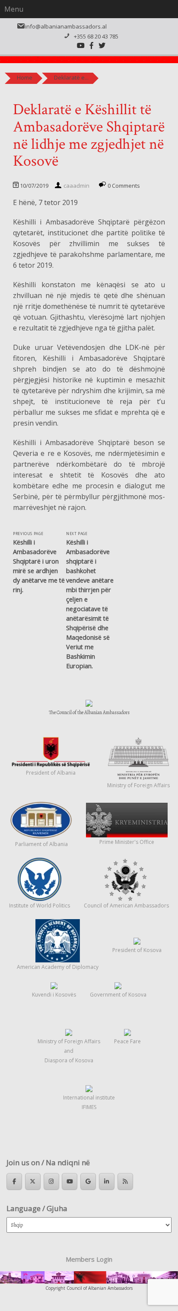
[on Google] (88, 1181)
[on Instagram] (51, 1181)
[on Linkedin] (106, 1181)
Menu (13, 9)
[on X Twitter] (33, 1181)
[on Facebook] (14, 1181)
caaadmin (76, 185)
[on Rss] (125, 1181)
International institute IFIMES (89, 1102)
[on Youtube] (69, 1181)
